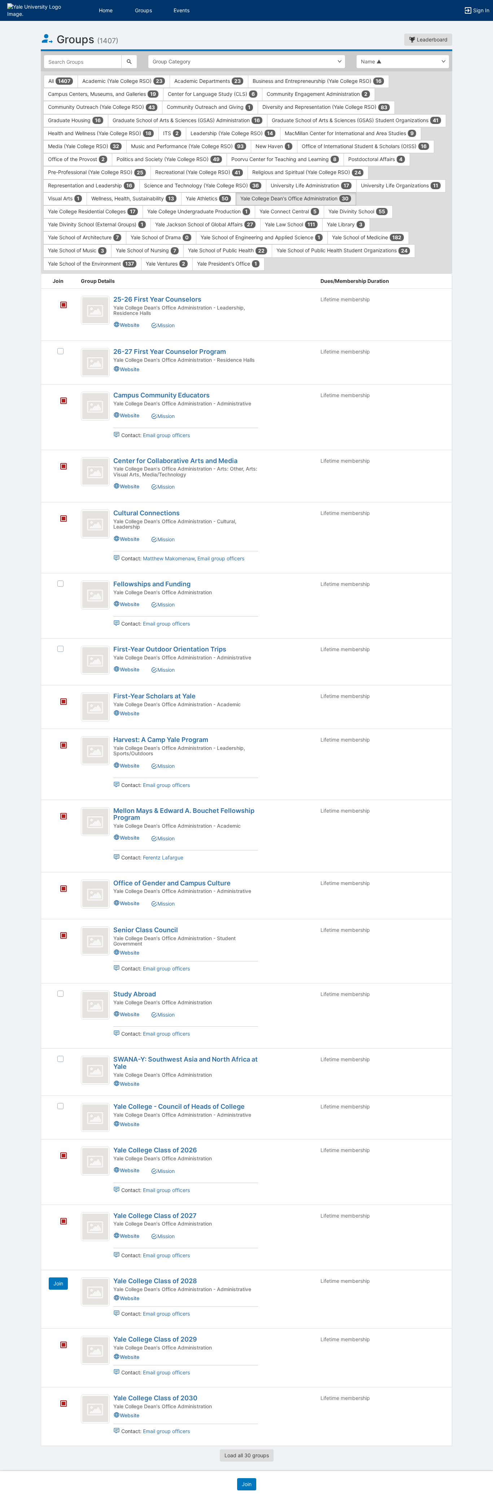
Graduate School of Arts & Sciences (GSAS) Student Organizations (355, 120)
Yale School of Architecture (83, 237)
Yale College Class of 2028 (155, 1281)
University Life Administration (310, 185)
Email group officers (166, 435)
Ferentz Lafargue (163, 857)
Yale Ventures (165, 264)
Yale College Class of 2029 (155, 1339)
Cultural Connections (146, 513)
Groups (143, 10)
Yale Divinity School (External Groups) (95, 224)
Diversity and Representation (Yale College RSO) (324, 107)
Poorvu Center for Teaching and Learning (283, 159)
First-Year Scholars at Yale (154, 696)
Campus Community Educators (161, 395)
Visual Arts (63, 198)
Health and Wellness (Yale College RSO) (99, 133)
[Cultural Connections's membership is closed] (60, 519)
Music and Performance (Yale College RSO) (187, 146)
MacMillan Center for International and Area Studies (349, 133)
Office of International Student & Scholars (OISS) (364, 146)
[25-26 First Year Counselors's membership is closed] (60, 305)
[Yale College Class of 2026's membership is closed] (60, 1156)
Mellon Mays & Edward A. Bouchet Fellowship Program (183, 814)
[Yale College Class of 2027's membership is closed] (60, 1222)
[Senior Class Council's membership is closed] (60, 936)
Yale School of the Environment (91, 264)
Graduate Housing (74, 120)
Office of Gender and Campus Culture (172, 883)
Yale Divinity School (356, 211)
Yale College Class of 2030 (155, 1398)
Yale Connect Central (288, 211)
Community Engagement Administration (317, 94)
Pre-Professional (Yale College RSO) (95, 172)
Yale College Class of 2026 (155, 1150)
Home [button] (106, 10)
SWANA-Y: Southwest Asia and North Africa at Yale (185, 1062)
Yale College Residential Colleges (91, 211)
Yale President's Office (227, 264)
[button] (37, 10)
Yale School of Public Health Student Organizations (341, 250)
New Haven (273, 146)
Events (181, 10)
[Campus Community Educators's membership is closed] (60, 401)
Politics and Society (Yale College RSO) (168, 159)
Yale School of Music (76, 250)
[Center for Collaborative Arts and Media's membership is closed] (60, 467)
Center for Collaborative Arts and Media (175, 460)
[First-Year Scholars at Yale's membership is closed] (60, 702)
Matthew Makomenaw (169, 558)
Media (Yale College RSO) (83, 146)
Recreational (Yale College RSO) (197, 172)
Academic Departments (207, 81)
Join (58, 1283)
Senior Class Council (145, 930)
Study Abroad (134, 994)
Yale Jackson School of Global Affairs (204, 224)
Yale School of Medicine (366, 237)
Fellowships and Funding (152, 584)
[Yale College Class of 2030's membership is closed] (60, 1404)
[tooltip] (63, 305)
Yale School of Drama (160, 237)
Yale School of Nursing (146, 250)
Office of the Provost (76, 159)
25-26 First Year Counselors (157, 299)
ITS (171, 133)
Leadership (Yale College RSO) (232, 133)
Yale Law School (290, 224)
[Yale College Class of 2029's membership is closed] (60, 1345)
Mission (166, 325)
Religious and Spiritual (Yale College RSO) (306, 172)
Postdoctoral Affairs (375, 159)
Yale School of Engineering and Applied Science (260, 237)
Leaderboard (431, 39)
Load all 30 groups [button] (246, 1455)
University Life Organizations (399, 185)
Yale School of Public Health (226, 250)
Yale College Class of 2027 (155, 1215)
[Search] (129, 61)
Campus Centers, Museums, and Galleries (102, 94)
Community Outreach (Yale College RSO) (101, 107)
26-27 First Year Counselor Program (169, 351)
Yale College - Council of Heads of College (179, 1106)
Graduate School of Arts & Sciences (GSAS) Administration (186, 120)
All (59, 81)
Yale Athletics (207, 198)
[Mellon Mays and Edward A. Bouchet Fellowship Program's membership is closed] (60, 817)
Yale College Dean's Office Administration (294, 198)
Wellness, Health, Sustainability (132, 198)
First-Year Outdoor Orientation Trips (169, 649)
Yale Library (344, 224)
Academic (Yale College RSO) (122, 81)
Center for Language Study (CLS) (211, 94)
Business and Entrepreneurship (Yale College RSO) (317, 81)
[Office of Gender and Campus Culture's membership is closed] (60, 889)
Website (129, 325)
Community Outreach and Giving (208, 107)
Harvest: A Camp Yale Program (160, 739)
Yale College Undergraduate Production (197, 211)
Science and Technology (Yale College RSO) (201, 185)
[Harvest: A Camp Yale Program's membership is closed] (60, 746)
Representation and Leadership (90, 185)
